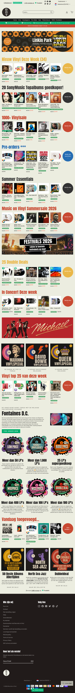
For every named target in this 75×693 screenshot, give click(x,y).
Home (15, 20)
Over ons (5, 606)
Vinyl (19, 20)
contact (46, 23)
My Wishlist (6, 620)
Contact (5, 609)
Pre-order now (11, 431)
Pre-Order (34, 20)
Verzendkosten (7, 617)
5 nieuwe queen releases (61, 370)
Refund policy (7, 634)
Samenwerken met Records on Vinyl (13, 623)
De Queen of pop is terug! (13, 370)
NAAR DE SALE (61, 585)
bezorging (15, 23)
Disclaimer (6, 626)
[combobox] (36, 12)
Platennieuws (46, 20)
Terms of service (8, 637)
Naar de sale (12, 587)
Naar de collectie (37, 587)
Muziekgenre (26, 20)
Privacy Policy (7, 640)
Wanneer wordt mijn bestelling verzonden (15, 629)
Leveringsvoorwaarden (10, 632)
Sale (39, 20)
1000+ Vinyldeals (57, 20)
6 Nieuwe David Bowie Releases (37, 370)
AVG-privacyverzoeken (10, 643)
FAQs (4, 615)
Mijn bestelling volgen (9, 612)
